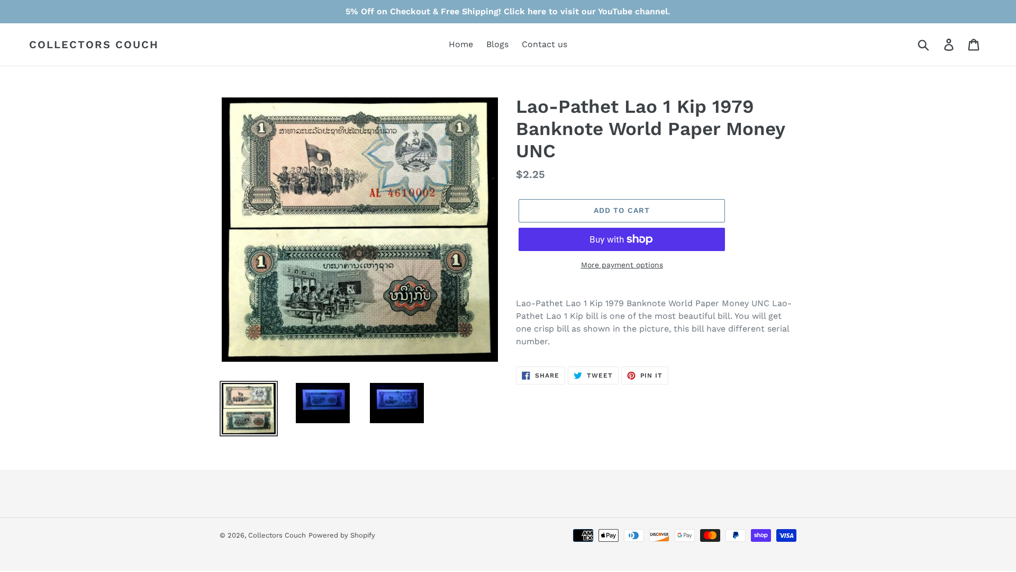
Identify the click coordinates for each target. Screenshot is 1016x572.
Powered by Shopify (342, 535)
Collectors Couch (94, 44)
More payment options (622, 265)
